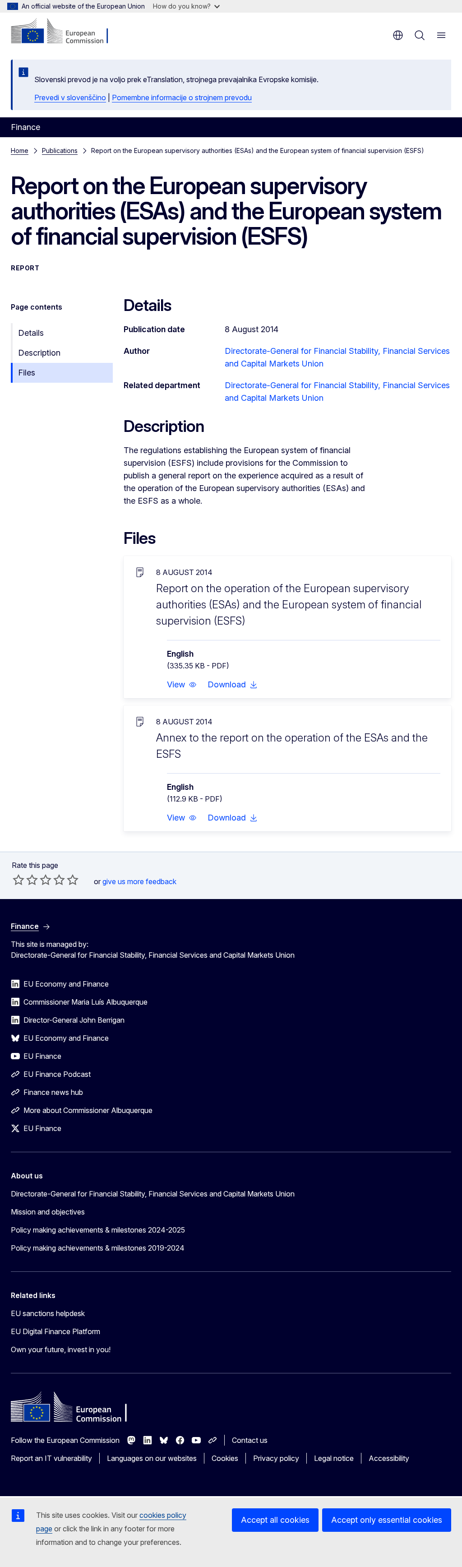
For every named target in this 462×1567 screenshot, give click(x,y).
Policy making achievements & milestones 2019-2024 (98, 1247)
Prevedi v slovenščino (70, 97)
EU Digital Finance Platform (55, 1331)
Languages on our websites (152, 1458)
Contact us (250, 1440)
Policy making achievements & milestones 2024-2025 (98, 1229)
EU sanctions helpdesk (48, 1313)
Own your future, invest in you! (61, 1349)
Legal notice (334, 1458)
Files (26, 372)
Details (31, 333)
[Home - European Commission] (65, 31)
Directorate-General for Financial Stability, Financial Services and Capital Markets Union (153, 1193)
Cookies (225, 1458)
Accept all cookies (275, 1520)
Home (19, 150)
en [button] (398, 35)
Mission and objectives (48, 1211)
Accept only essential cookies (386, 1520)
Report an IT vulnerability (51, 1458)
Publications (60, 150)
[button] (182, 684)
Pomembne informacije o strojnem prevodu (182, 97)
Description (39, 352)
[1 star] (18, 879)
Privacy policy (276, 1458)
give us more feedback (139, 881)
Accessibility (389, 1458)
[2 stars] (25, 879)
